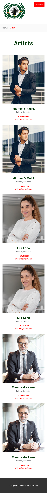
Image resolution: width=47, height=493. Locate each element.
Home (5, 27)
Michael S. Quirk (23, 108)
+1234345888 (23, 116)
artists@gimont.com (23, 119)
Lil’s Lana (23, 248)
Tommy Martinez (23, 387)
